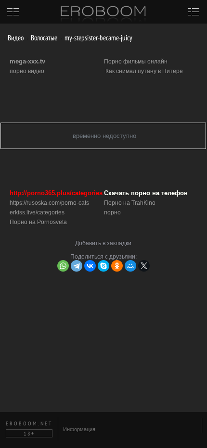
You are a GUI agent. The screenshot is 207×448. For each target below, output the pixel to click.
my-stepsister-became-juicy (97, 37)
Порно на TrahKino (129, 202)
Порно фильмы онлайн (136, 61)
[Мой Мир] (130, 266)
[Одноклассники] (117, 266)
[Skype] (103, 266)
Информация (79, 429)
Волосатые (43, 37)
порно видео (27, 71)
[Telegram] (76, 266)
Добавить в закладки (103, 243)
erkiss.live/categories (37, 212)
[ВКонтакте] (90, 266)
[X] (144, 266)
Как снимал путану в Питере (144, 71)
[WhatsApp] (63, 266)
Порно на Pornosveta (38, 222)
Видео (15, 37)
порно (112, 212)
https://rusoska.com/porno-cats (49, 202)
